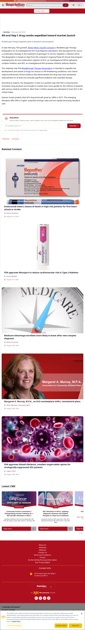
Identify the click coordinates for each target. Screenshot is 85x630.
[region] (42, 620)
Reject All (75, 625)
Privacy (42, 557)
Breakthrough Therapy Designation (37, 68)
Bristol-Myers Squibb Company (41, 47)
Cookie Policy (16, 621)
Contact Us (42, 552)
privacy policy (43, 130)
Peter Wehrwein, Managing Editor (18, 405)
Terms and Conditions (42, 555)
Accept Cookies (61, 625)
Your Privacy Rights (42, 562)
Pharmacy (5, 139)
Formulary (15, 139)
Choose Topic (40, 11)
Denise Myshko (12, 276)
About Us (42, 545)
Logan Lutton (11, 471)
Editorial (42, 550)
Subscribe (72, 126)
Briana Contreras (12, 213)
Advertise (42, 547)
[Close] (81, 613)
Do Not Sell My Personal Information (42, 560)
